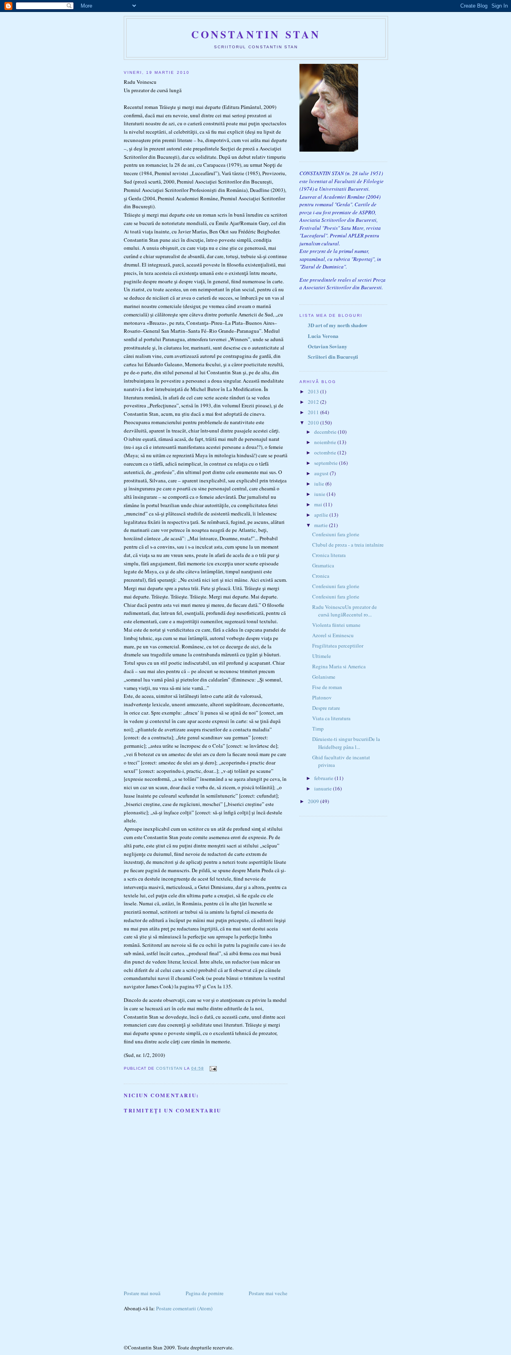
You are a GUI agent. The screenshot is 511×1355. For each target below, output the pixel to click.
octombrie (325, 452)
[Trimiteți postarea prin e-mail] (213, 1068)
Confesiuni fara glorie (335, 534)
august (322, 473)
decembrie (326, 431)
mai (318, 504)
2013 (314, 391)
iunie (320, 494)
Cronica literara (329, 555)
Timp (318, 728)
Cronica (320, 575)
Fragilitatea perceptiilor (337, 645)
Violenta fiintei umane (336, 624)
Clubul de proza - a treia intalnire (348, 544)
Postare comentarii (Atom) (184, 1308)
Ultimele (321, 656)
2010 (314, 422)
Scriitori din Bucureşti (333, 356)
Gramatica (323, 565)
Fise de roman (327, 687)
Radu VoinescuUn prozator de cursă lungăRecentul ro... (344, 610)
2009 (314, 801)
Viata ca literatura (331, 718)
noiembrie (325, 442)
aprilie (321, 514)
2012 (314, 401)
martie (321, 525)
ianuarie (323, 788)
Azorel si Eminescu (333, 635)
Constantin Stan (256, 34)
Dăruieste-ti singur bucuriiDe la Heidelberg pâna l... (346, 743)
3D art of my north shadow (337, 325)
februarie (324, 778)
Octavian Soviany (327, 346)
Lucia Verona (323, 336)
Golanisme (323, 676)
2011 (314, 412)
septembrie (326, 462)
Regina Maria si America (339, 666)
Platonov (322, 697)
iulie (319, 483)
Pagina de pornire (205, 1293)
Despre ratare (326, 707)
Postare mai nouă (142, 1293)
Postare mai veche (268, 1293)
